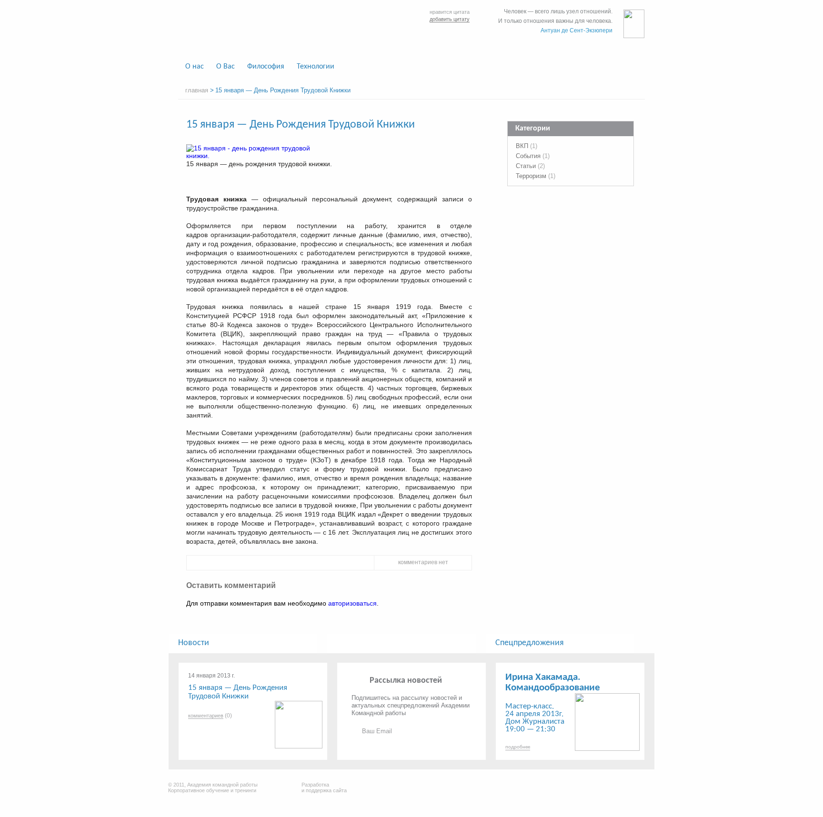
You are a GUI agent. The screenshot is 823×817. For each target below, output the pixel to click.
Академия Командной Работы (255, 29)
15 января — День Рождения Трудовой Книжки (237, 692)
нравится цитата (450, 12)
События (528, 155)
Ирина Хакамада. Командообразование (552, 682)
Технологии (315, 66)
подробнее (517, 747)
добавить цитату (450, 19)
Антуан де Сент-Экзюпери (576, 30)
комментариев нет (423, 562)
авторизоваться (352, 603)
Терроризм (531, 175)
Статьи (526, 165)
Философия (265, 66)
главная (196, 90)
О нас (194, 66)
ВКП (522, 145)
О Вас (225, 66)
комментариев (205, 715)
